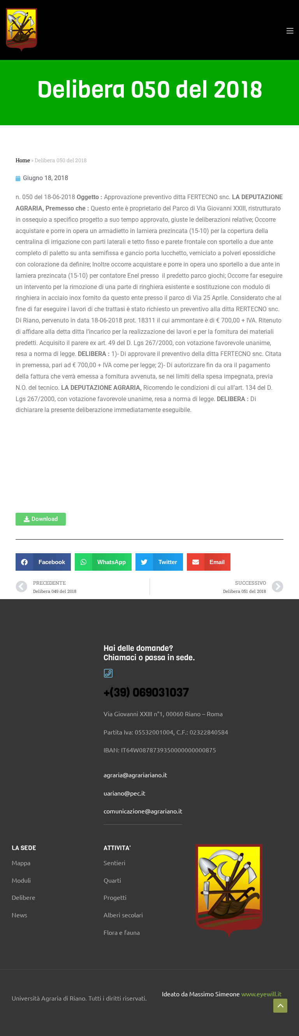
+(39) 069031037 (146, 692)
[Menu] (290, 30)
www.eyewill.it (261, 993)
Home (23, 160)
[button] (41, 519)
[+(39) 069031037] (108, 673)
